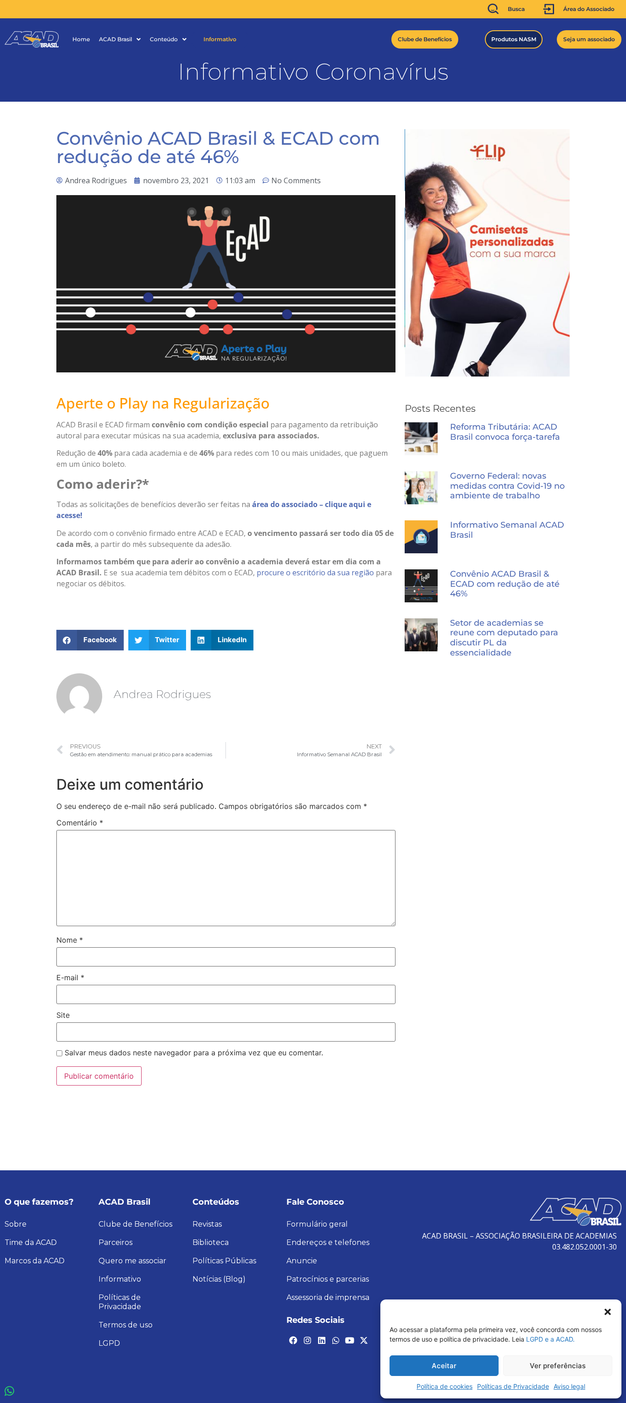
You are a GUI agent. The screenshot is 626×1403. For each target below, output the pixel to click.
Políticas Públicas (224, 1260)
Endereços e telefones (327, 1242)
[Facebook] (293, 1340)
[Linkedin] (321, 1340)
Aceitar (444, 1365)
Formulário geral (317, 1224)
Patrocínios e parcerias (327, 1279)
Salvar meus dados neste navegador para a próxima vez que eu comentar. (194, 1052)
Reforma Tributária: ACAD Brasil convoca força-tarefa (505, 432)
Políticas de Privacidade (513, 1386)
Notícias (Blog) (219, 1279)
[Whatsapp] (335, 1340)
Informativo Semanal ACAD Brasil (507, 530)
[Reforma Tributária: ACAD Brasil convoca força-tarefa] (421, 438)
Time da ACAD (31, 1242)
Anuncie (301, 1260)
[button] (607, 1311)
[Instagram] (307, 1340)
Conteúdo (164, 39)
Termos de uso (126, 1325)
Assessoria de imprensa (327, 1297)
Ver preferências (558, 1365)
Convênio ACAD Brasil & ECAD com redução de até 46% (505, 584)
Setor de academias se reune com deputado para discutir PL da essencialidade (504, 638)
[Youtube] (349, 1340)
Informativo (219, 39)
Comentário (79, 822)
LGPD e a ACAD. (550, 1339)
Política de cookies (444, 1386)
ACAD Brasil (115, 39)
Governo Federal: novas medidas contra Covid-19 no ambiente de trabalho (507, 486)
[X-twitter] (363, 1340)
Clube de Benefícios (135, 1224)
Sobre (16, 1224)
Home (81, 39)
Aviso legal (569, 1386)
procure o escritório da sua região (315, 573)
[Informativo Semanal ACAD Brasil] (421, 536)
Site (63, 1015)
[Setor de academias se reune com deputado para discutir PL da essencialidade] (421, 634)
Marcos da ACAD (35, 1260)
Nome (69, 940)
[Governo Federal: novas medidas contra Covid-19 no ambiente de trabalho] (421, 487)
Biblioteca (210, 1242)
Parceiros (115, 1242)
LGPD (109, 1343)
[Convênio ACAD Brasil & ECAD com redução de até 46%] (421, 585)
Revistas (207, 1224)
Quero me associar (132, 1260)
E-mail (70, 977)
